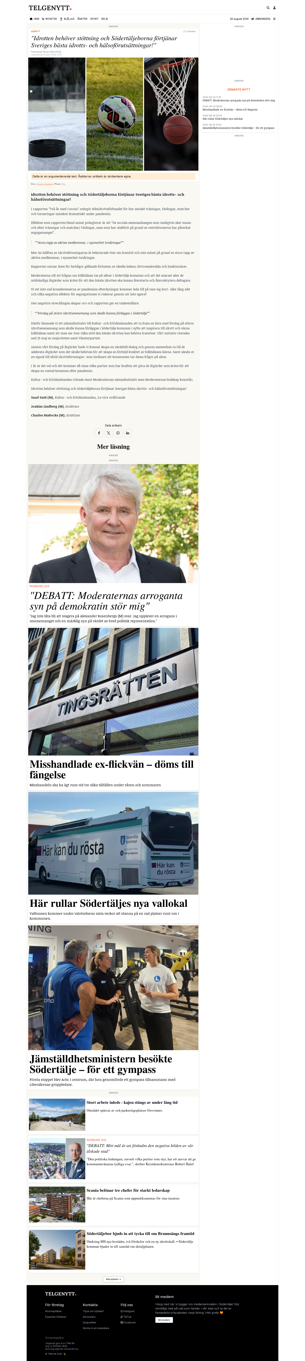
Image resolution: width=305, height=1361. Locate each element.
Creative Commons (45, 184)
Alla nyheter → (113, 1279)
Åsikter (82, 18)
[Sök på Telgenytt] (268, 8)
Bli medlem (164, 1320)
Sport (94, 18)
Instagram (128, 1311)
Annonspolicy (54, 1337)
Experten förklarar (55, 1316)
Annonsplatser (53, 1311)
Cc (64, 184)
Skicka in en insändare (96, 1328)
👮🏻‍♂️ (67, 18)
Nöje (104, 18)
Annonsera (89, 1316)
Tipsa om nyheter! (93, 1311)
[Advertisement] (239, 53)
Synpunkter (89, 1322)
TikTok (127, 1316)
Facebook (129, 1322)
